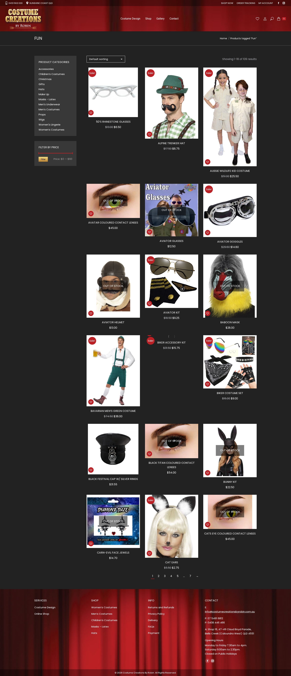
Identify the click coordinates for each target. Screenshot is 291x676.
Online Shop (41, 614)
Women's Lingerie (49, 124)
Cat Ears (171, 562)
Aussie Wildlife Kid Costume (230, 171)
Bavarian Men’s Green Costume (113, 411)
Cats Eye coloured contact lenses (230, 534)
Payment (153, 633)
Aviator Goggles (230, 242)
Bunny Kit (230, 482)
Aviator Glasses (171, 241)
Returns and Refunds (161, 607)
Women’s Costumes (51, 129)
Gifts (42, 84)
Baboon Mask (230, 322)
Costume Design (44, 607)
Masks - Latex (47, 99)
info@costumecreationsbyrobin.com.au (230, 611)
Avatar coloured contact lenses (113, 223)
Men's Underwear (49, 104)
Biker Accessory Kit (171, 342)
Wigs (42, 119)
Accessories (46, 69)
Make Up (44, 94)
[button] (91, 112)
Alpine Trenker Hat (171, 143)
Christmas (45, 79)
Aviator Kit (171, 313)
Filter (43, 159)
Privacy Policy (156, 614)
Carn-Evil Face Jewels (113, 553)
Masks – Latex (100, 626)
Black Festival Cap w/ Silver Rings (113, 479)
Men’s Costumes (49, 109)
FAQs (151, 626)
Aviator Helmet (113, 322)
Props (42, 114)
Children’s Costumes (52, 74)
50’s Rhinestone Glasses (113, 122)
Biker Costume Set (230, 393)
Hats (41, 89)
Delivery (153, 620)
